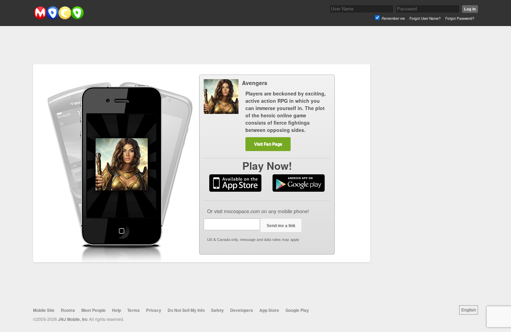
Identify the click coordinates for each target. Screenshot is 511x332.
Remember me (393, 18)
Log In (470, 9)
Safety (217, 310)
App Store (269, 310)
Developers (241, 310)
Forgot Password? (459, 18)
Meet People (93, 310)
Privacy (153, 310)
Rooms (68, 310)
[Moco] (58, 18)
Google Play (297, 310)
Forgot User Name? (425, 18)
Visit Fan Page (268, 144)
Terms (133, 310)
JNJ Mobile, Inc (73, 319)
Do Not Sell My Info (186, 310)
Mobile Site (44, 310)
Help (116, 310)
